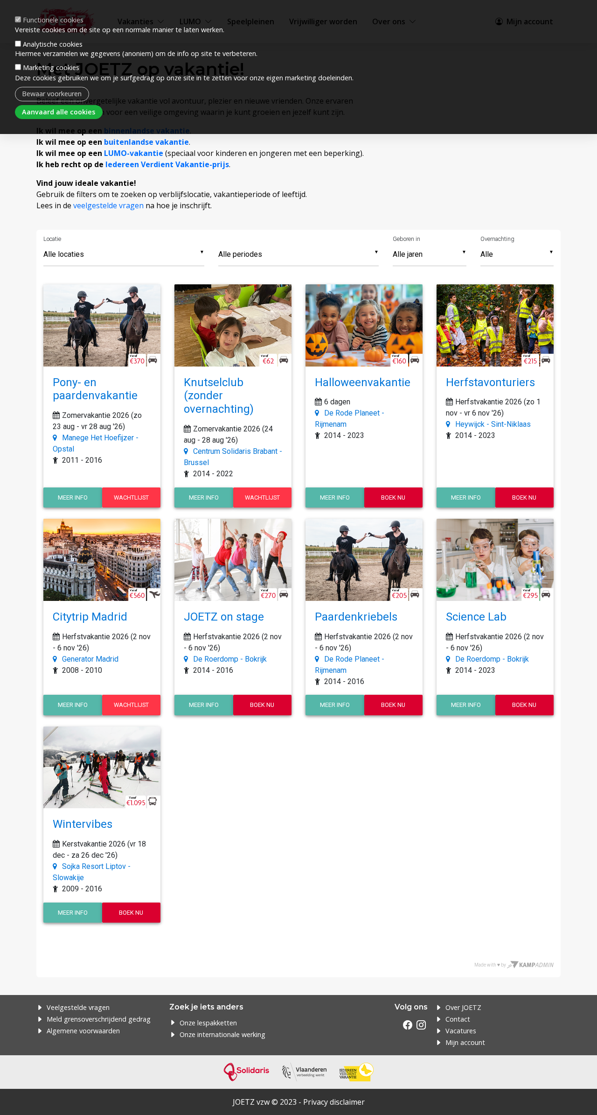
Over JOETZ (463, 1007)
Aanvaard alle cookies (58, 111)
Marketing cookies (51, 67)
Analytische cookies (53, 43)
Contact (457, 1019)
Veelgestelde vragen (78, 1007)
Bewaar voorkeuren (52, 93)
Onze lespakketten (208, 1022)
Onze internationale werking (222, 1034)
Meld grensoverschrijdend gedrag (99, 1019)
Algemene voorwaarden (83, 1030)
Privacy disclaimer (334, 1102)
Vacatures (460, 1030)
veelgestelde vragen (108, 205)
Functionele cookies (53, 19)
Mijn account (465, 1042)
